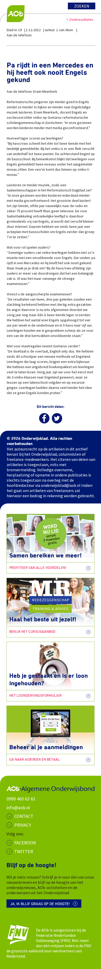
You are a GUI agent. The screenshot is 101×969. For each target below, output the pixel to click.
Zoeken (81, 6)
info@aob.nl (18, 808)
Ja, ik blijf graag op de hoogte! (40, 904)
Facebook (25, 843)
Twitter (23, 851)
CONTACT (23, 816)
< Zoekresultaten (79, 19)
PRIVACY (22, 825)
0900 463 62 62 (20, 799)
